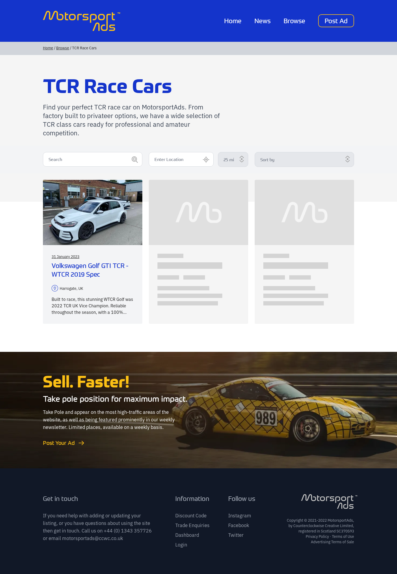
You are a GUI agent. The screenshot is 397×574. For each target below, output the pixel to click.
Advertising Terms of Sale (332, 541)
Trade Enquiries (192, 524)
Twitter (236, 534)
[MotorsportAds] (81, 21)
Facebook (238, 524)
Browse (294, 21)
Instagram (239, 515)
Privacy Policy (317, 536)
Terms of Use (343, 536)
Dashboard (187, 534)
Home (232, 21)
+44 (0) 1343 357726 (128, 530)
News (262, 21)
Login (181, 544)
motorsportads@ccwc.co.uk (92, 537)
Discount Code (191, 515)
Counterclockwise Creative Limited (323, 525)
